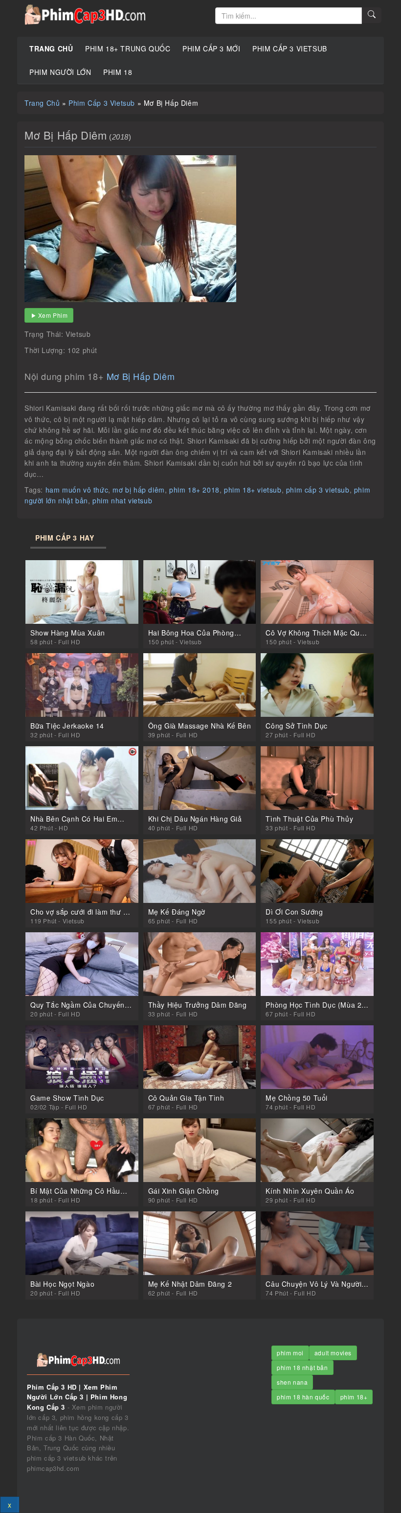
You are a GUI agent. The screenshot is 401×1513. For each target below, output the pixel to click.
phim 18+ (354, 1397)
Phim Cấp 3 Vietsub (289, 48)
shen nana (292, 1382)
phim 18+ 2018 (194, 490)
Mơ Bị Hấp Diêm (141, 376)
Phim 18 (117, 72)
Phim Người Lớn (60, 72)
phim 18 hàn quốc (303, 1397)
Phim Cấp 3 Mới (211, 48)
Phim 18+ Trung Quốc (127, 48)
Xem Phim (53, 315)
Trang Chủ (51, 48)
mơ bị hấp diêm (138, 490)
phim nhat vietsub (122, 500)
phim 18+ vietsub (253, 490)
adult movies (333, 1352)
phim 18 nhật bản (302, 1367)
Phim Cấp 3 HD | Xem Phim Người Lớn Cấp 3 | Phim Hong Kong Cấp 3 (112, 14)
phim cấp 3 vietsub (318, 490)
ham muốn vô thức (77, 490)
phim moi (290, 1352)
